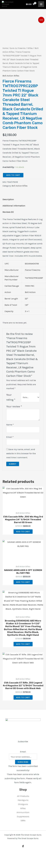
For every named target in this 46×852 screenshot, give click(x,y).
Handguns (23, 800)
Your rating (10, 397)
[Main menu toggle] (41, 4)
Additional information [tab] (14, 205)
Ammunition (23, 812)
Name (10, 424)
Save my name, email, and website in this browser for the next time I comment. (21, 453)
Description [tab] (8, 199)
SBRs (23, 820)
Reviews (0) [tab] (8, 212)
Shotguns (23, 804)
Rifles (30, 48)
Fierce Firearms (32, 270)
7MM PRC (29, 286)
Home (5, 48)
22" (26, 298)
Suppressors (23, 816)
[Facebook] (23, 846)
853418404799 (32, 263)
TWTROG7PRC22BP (34, 278)
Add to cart (13, 175)
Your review (14, 406)
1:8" (26, 305)
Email (10, 437)
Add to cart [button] (23, 531)
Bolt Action (30, 292)
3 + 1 (27, 311)
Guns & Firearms (18, 48)
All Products (23, 796)
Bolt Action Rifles (11, 75)
